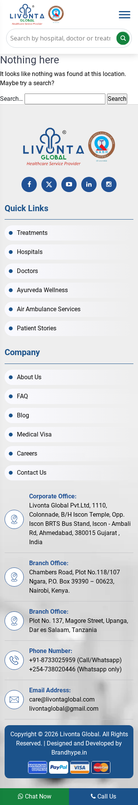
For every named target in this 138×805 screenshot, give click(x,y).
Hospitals (30, 251)
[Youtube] (69, 184)
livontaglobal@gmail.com (64, 708)
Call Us (106, 796)
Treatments (32, 232)
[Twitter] (49, 184)
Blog (23, 415)
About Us (29, 377)
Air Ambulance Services (48, 309)
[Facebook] (29, 184)
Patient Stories (36, 328)
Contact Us (31, 472)
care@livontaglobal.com (62, 699)
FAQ (22, 396)
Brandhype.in (69, 752)
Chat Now (37, 796)
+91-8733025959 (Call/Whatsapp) (75, 660)
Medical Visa (34, 434)
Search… (11, 98)
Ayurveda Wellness (42, 290)
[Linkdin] (89, 184)
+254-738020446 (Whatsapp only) (75, 669)
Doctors (27, 271)
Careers (27, 453)
